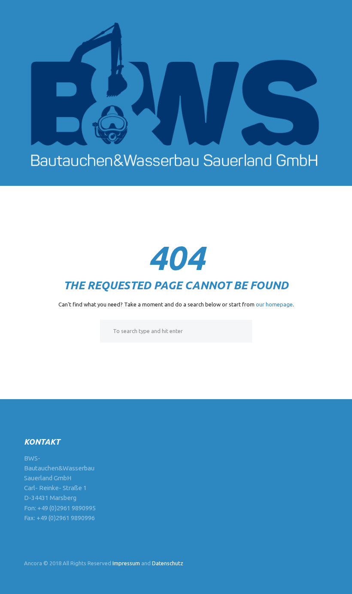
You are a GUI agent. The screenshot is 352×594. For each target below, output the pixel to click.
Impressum (126, 563)
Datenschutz (167, 563)
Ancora (33, 563)
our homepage (274, 304)
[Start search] (106, 331)
